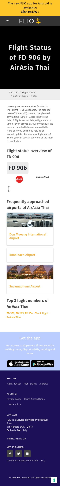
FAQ (43, 460)
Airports (44, 383)
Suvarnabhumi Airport (24, 286)
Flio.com (13, 92)
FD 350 (10, 313)
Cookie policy (14, 404)
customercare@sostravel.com (22, 460)
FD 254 (29, 313)
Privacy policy (14, 399)
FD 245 (20, 313)
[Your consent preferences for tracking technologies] (54, 480)
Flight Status (28, 92)
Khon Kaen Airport (22, 255)
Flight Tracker (14, 383)
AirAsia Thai (19, 96)
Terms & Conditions (34, 399)
